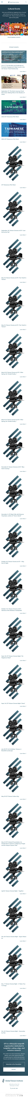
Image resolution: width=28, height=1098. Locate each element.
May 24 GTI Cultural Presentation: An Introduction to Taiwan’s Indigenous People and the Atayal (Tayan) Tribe (13, 843)
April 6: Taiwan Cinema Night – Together (12, 891)
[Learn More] (26, 71)
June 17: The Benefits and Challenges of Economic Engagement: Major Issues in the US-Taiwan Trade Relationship (13, 67)
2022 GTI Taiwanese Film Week (10, 116)
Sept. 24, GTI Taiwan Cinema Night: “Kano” (13, 703)
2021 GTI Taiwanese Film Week (10, 139)
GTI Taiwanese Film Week (8, 185)
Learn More (22, 71)
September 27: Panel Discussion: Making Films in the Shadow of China (13, 92)
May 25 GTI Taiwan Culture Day (10, 796)
